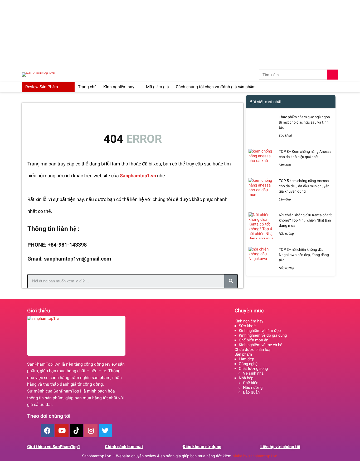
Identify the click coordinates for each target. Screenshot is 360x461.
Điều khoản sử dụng (202, 446)
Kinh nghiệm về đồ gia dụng (263, 335)
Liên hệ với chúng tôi (280, 446)
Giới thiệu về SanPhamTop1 (53, 446)
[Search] (230, 281)
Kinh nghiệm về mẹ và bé (260, 344)
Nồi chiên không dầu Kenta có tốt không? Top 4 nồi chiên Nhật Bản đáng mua (305, 220)
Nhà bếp (246, 378)
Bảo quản (251, 392)
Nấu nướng (286, 234)
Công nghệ (248, 363)
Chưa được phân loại (253, 349)
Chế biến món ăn (253, 340)
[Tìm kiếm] (332, 75)
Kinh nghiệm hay (118, 86)
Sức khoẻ (285, 136)
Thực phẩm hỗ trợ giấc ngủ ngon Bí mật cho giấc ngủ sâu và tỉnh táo (304, 122)
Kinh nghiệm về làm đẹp (260, 330)
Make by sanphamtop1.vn (255, 456)
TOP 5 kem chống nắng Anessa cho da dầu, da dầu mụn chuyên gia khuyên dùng (304, 186)
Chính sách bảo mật (124, 446)
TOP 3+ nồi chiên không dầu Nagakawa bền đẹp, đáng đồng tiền (304, 254)
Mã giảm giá (157, 86)
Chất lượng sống (253, 368)
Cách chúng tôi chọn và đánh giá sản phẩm (216, 86)
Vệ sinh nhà (253, 373)
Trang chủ (87, 86)
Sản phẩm (243, 354)
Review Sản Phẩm (41, 86)
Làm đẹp (285, 165)
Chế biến (250, 382)
